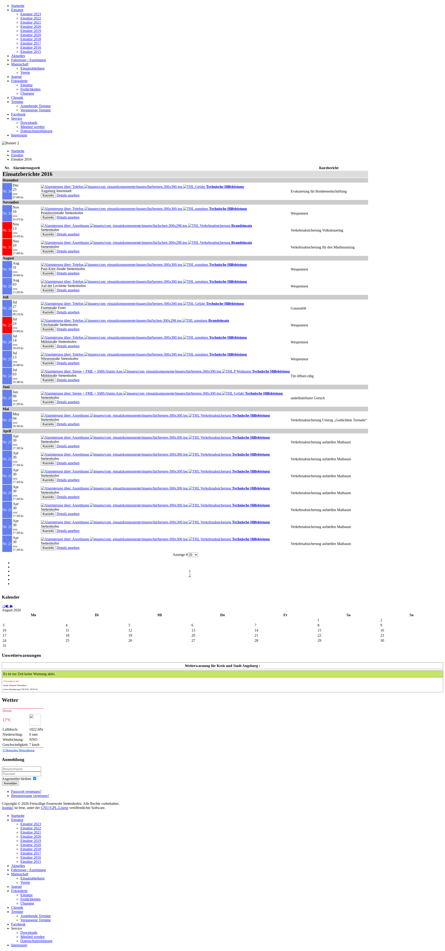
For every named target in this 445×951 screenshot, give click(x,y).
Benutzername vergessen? (30, 796)
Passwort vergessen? (26, 791)
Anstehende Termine (35, 106)
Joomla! (7, 808)
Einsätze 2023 (30, 14)
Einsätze (17, 10)
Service (16, 118)
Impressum (19, 135)
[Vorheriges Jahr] (3, 606)
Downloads (28, 123)
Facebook (18, 114)
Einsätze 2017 (30, 43)
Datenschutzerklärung (36, 131)
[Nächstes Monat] (11, 606)
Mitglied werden (32, 127)
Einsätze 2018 (30, 39)
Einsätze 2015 (30, 52)
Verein (25, 72)
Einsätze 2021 (30, 22)
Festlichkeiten (30, 89)
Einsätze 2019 (30, 31)
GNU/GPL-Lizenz (54, 808)
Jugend (16, 77)
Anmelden (10, 783)
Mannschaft (19, 64)
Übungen (27, 93)
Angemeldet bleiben (16, 779)
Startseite (17, 6)
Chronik (17, 98)
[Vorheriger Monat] (6, 606)
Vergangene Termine (35, 110)
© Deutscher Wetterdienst (19, 750)
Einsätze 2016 (30, 47)
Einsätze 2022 (30, 18)
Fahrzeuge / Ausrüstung (28, 60)
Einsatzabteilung (32, 68)
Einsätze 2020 (30, 27)
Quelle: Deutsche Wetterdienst (14, 685)
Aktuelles (18, 56)
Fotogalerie (19, 81)
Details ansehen (68, 195)
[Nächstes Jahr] (8, 606)
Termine (17, 102)
